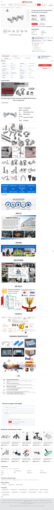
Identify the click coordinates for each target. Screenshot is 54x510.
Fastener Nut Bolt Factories (33, 489)
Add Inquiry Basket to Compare (16, 34)
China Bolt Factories (5, 489)
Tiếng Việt (25, 503)
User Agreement (33, 505)
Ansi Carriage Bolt (23, 492)
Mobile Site (25, 501)
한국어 (42, 502)
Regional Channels (42, 500)
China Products (9, 500)
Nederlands (35, 502)
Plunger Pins (29, 470)
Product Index (48, 500)
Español (12, 502)
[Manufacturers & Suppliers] (27, 2)
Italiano (28, 502)
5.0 (42, 57)
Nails (15, 472)
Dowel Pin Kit (4, 484)
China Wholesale (26, 500)
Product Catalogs (16, 468)
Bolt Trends (46, 492)
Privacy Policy (43, 505)
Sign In (33, 51)
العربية (39, 502)
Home (2, 7)
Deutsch (31, 502)
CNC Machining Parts (17, 470)
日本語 (45, 502)
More (2, 496)
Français (19, 502)
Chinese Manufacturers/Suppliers (17, 500)
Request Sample (49, 26)
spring (2, 470)
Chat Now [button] (43, 24)
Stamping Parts (29, 472)
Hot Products (4, 500)
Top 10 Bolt (40, 492)
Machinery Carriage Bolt (44, 489)
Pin (22, 7)
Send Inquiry (34, 24)
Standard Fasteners (43, 472)
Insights (29, 501)
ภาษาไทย (50, 502)
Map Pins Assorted (19, 484)
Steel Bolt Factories (14, 489)
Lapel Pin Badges (11, 484)
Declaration (38, 505)
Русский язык (24, 502)
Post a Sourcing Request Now (13, 423)
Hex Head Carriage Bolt (32, 492)
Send (10, 421)
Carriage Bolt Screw (15, 492)
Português (15, 502)
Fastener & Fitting (17, 7)
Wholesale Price (31, 500)
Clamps (2, 472)
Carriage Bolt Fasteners (6, 492)
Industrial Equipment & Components (9, 7)
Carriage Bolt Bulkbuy (5, 494)
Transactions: (47, 41)
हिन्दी (47, 502)
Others (2, 474)
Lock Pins (41, 470)
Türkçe (22, 503)
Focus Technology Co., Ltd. (20, 505)
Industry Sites (37, 500)
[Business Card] (51, 60)
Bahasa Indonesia (30, 503)
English (8, 502)
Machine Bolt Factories (23, 489)
